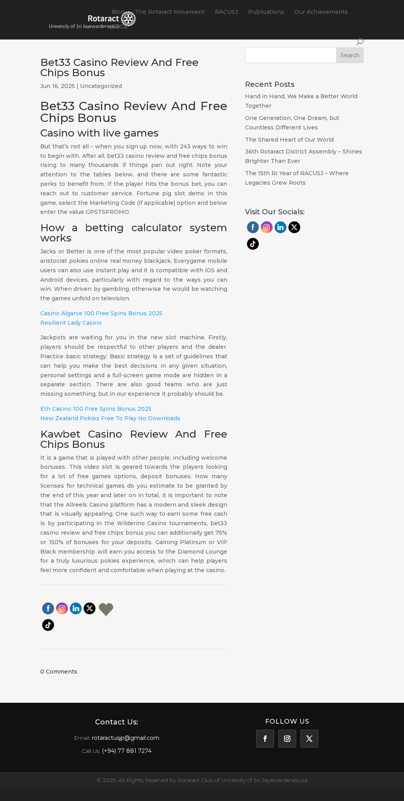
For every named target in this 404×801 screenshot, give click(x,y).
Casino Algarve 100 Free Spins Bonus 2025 (101, 313)
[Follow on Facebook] (265, 739)
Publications (266, 12)
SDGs (119, 27)
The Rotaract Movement (170, 12)
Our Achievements (321, 12)
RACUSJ (226, 12)
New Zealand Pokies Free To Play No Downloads (110, 418)
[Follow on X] (309, 739)
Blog (118, 12)
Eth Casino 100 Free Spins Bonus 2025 (96, 408)
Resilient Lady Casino (71, 322)
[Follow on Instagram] (287, 739)
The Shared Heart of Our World (289, 139)
